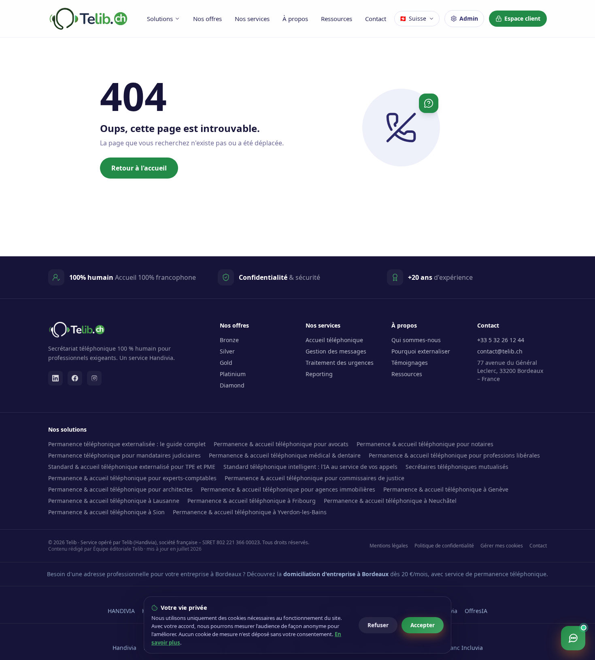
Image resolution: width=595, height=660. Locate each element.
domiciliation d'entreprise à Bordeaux (336, 574)
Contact (375, 19)
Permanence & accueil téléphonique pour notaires (425, 444)
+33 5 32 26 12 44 (500, 340)
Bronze (229, 340)
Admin (468, 18)
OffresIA (476, 611)
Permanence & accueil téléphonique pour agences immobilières (288, 489)
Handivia (124, 647)
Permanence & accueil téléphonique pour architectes (120, 489)
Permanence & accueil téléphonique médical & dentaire (285, 455)
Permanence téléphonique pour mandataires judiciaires (124, 455)
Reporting (319, 374)
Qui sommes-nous (416, 340)
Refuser (378, 625)
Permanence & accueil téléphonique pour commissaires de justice (314, 478)
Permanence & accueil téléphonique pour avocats (281, 444)
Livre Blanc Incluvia (456, 647)
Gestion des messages (336, 351)
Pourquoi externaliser (420, 351)
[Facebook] (75, 378)
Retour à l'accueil (139, 168)
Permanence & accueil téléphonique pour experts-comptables (132, 478)
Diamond (232, 385)
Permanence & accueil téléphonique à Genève (445, 489)
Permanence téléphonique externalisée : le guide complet (127, 444)
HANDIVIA (121, 611)
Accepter (422, 625)
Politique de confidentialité (444, 546)
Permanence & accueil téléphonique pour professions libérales (454, 455)
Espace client (522, 18)
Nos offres (207, 19)
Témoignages (409, 362)
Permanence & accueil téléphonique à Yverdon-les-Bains (250, 512)
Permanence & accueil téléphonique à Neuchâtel (390, 501)
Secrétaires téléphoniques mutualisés (457, 467)
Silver (227, 351)
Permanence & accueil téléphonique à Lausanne (113, 501)
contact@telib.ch (500, 351)
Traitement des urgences (340, 362)
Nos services (252, 19)
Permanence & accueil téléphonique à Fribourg (251, 501)
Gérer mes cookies (501, 546)
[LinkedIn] (55, 378)
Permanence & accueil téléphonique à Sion (106, 512)
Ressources (336, 19)
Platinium (233, 374)
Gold (226, 362)
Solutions (160, 19)
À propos (295, 19)
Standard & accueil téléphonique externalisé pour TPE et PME (131, 467)
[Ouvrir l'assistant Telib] (573, 638)
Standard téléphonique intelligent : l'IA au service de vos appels (310, 467)
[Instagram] (94, 378)
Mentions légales (389, 546)
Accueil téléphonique (334, 340)
